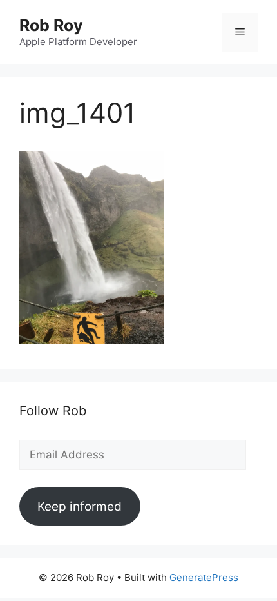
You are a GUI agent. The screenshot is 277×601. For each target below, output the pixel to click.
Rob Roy (51, 25)
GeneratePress (203, 577)
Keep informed (79, 506)
